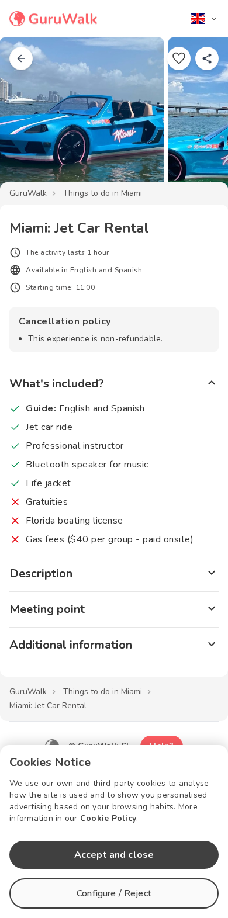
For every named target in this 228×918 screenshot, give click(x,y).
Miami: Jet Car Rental (48, 705)
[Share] (207, 58)
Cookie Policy (108, 818)
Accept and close (114, 854)
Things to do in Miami (102, 193)
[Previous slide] (28, 119)
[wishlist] (179, 58)
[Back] (21, 58)
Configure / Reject (114, 893)
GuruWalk (28, 193)
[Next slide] (200, 119)
